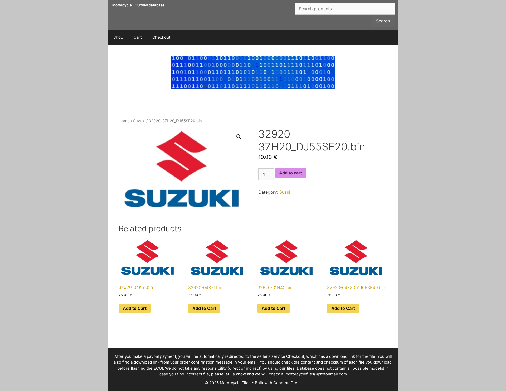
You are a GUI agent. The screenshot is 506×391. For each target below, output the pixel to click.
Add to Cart (135, 308)
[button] (239, 136)
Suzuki (139, 121)
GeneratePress (287, 382)
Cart (138, 37)
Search (383, 20)
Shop (118, 37)
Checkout (161, 37)
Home (124, 121)
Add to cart (290, 172)
